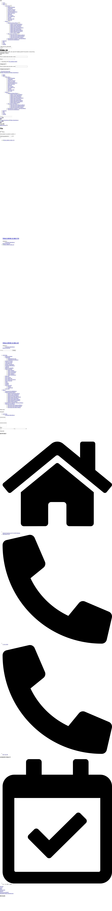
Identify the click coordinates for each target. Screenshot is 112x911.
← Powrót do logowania (5, 71)
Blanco (6, 92)
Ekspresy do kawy (11, 80)
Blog (4, 111)
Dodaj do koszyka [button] (6, 243)
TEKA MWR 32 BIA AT (11, 343)
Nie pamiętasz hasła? (13, 61)
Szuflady (9, 88)
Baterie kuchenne (11, 78)
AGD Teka (7, 77)
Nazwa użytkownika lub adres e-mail (7, 56)
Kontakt (4, 114)
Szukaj (14, 350)
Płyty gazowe (10, 86)
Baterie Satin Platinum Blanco (16, 100)
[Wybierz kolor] (2, 417)
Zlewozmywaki (11, 89)
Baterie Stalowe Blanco (15, 102)
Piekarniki (10, 85)
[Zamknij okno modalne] (1, 54)
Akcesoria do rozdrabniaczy (13, 109)
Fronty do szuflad (11, 81)
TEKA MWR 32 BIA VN (11, 238)
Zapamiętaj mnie (5, 61)
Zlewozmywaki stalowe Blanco (16, 107)
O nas (4, 113)
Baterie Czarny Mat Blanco (16, 95)
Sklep (4, 75)
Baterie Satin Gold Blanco (15, 99)
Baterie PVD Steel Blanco (15, 96)
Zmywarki (10, 91)
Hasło (1, 59)
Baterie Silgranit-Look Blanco (16, 101)
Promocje (4, 110)
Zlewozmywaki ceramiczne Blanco (17, 104)
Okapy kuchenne (11, 84)
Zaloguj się (3, 64)
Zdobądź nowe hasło (4, 69)
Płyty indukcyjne (11, 87)
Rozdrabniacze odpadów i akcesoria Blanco (17, 108)
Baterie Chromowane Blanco (16, 94)
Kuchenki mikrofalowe (12, 82)
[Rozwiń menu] (10, 77)
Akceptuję (2, 53)
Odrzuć (7, 53)
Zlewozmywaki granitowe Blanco (17, 106)
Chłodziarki (10, 79)
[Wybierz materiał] (3, 422)
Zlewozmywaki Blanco (12, 103)
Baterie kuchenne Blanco (13, 93)
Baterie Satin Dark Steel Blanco (16, 97)
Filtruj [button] (3, 131)
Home (4, 74)
